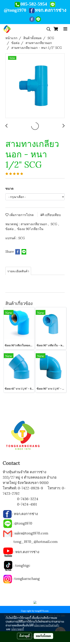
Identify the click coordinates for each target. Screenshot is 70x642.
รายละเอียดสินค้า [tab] (18, 271)
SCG (54, 223)
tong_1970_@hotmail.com (35, 541)
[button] (47, 29)
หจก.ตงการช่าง (26, 513)
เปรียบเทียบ (52, 214)
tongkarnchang (27, 578)
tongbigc (22, 565)
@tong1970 (23, 523)
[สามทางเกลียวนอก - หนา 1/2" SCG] (35, 86)
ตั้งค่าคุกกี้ (24, 636)
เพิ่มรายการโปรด (21, 214)
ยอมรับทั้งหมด (43, 636)
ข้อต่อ (10, 228)
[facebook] (7, 513)
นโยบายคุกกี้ (17, 629)
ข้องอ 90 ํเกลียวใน (30, 228)
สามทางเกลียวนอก (34, 223)
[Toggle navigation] (65, 29)
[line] (8, 523)
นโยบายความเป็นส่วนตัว (46, 625)
